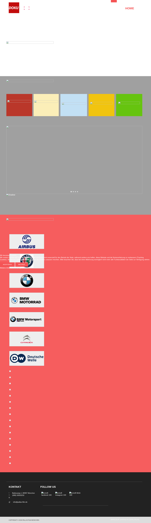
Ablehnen (21, 264)
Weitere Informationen (8, 268)
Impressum (22, 268)
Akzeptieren (7, 264)
